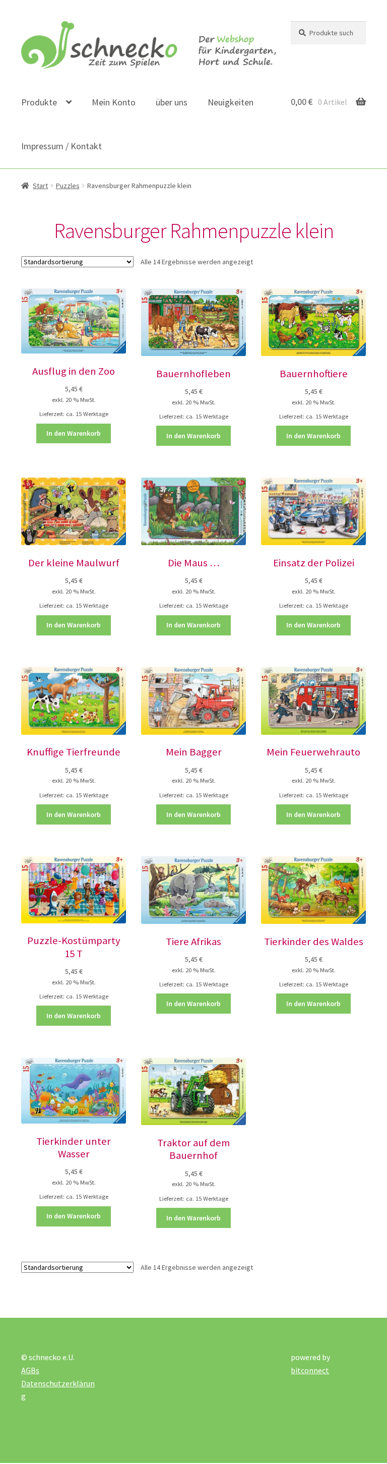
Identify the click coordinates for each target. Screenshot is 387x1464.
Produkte (39, 102)
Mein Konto (114, 102)
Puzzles (68, 185)
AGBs (30, 1370)
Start (40, 185)
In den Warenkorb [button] (73, 433)
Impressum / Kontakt (61, 146)
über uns (171, 102)
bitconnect (310, 1370)
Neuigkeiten (230, 102)
